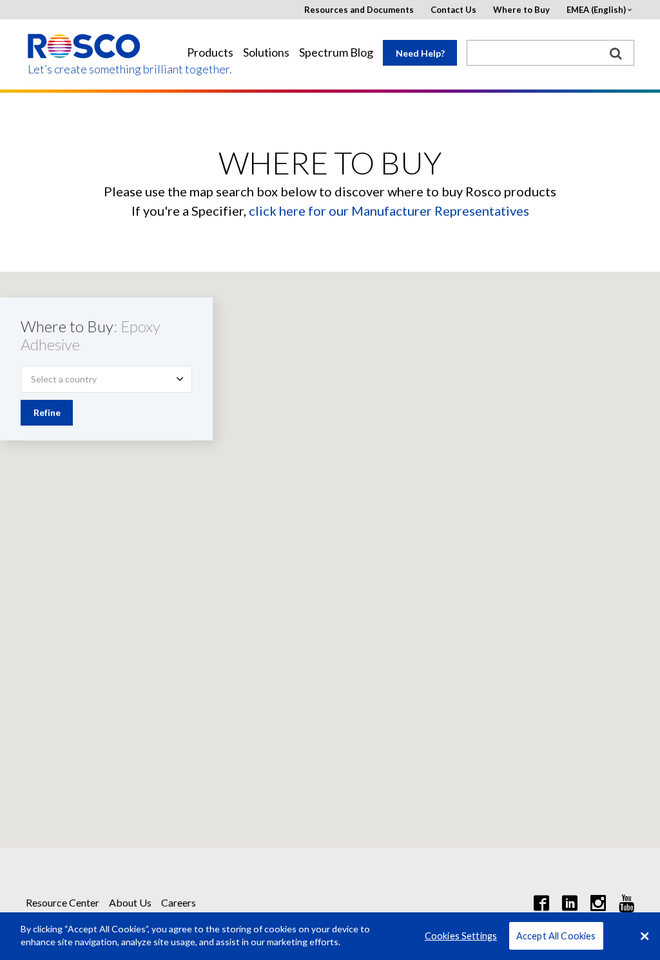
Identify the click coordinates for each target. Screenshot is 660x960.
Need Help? (420, 53)
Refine (47, 412)
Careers (178, 902)
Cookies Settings (461, 935)
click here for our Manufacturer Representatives (389, 210)
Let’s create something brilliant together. (85, 69)
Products (210, 52)
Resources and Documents (359, 10)
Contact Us (453, 10)
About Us (130, 902)
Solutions (266, 52)
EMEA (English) (596, 10)
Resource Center (62, 902)
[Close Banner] (644, 936)
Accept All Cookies (556, 935)
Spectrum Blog (336, 52)
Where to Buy (521, 10)
